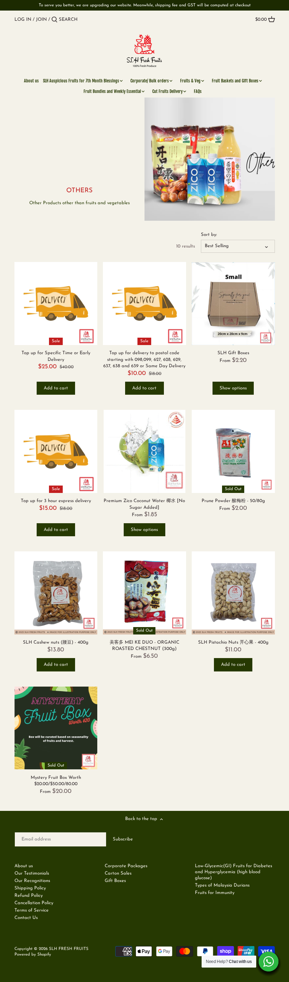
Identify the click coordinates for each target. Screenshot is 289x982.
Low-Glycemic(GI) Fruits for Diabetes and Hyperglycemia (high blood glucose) (233, 872)
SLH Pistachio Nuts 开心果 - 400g (233, 642)
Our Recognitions (32, 880)
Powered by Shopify (32, 954)
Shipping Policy (30, 888)
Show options (233, 388)
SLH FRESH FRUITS (68, 949)
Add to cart (56, 388)
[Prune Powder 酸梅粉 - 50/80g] (233, 451)
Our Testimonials (31, 873)
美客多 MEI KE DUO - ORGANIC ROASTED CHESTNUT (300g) (144, 645)
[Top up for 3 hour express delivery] (56, 451)
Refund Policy (28, 895)
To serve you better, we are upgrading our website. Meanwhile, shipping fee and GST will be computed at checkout (145, 5)
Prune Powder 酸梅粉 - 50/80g (233, 501)
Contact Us (26, 917)
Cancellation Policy (33, 903)
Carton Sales (118, 873)
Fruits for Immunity (214, 892)
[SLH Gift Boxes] (233, 303)
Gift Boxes (115, 880)
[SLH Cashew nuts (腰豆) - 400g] (56, 592)
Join (41, 19)
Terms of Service (31, 910)
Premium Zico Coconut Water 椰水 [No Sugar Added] (144, 504)
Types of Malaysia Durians (222, 885)
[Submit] (54, 20)
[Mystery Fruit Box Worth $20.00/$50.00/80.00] (56, 728)
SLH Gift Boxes (233, 353)
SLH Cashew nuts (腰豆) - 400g (55, 642)
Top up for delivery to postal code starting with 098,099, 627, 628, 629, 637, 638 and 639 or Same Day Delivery (144, 359)
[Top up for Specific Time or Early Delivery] (56, 303)
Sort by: (209, 234)
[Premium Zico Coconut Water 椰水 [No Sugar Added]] (144, 451)
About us (23, 866)
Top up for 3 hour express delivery (56, 501)
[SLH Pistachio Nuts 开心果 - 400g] (233, 592)
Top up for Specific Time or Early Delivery (55, 356)
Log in (22, 19)
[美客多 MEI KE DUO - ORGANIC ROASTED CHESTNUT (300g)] (144, 592)
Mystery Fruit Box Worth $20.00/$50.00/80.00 (56, 780)
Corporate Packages (126, 866)
